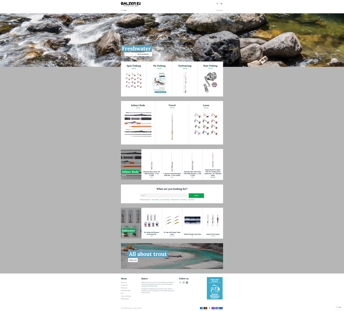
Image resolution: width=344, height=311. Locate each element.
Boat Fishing (155, 200)
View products (144, 54)
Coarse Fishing (164, 200)
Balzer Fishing (128, 308)
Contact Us (124, 285)
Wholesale (124, 288)
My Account (219, 10)
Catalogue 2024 (125, 290)
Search (196, 195)
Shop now (133, 260)
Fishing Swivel (175, 200)
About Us (123, 282)
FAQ (122, 293)
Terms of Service (126, 296)
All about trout (148, 254)
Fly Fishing (183, 200)
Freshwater (191, 200)
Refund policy (125, 299)
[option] (172, 40)
